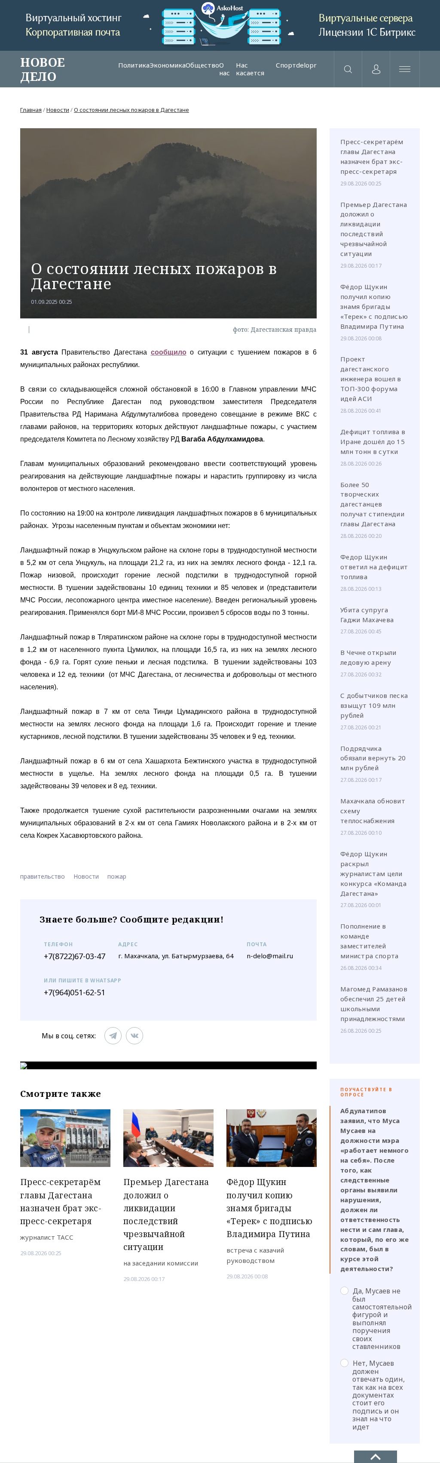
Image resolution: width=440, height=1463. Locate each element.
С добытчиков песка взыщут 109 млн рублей (374, 705)
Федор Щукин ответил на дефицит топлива (374, 566)
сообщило (168, 352)
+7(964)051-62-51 (74, 992)
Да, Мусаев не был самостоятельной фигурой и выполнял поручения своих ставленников (380, 1318)
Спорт (286, 65)
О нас (224, 69)
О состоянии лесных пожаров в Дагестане (131, 110)
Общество (202, 65)
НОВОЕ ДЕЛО (42, 69)
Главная (31, 110)
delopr (306, 65)
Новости (57, 110)
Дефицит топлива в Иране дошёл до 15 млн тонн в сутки (372, 441)
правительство (42, 876)
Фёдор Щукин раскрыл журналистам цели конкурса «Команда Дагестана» (373, 873)
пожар (116, 876)
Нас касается (250, 69)
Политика (134, 65)
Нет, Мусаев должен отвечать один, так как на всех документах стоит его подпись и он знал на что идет (378, 1395)
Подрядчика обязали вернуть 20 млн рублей (373, 758)
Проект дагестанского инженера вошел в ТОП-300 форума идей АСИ (370, 379)
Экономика (168, 65)
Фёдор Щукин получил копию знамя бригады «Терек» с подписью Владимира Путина (374, 306)
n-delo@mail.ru (270, 955)
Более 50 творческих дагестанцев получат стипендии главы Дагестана (372, 504)
